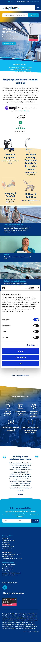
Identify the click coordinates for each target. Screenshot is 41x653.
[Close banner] (38, 287)
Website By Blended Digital (31, 632)
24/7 (12, 1)
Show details (30, 345)
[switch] (36, 325)
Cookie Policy (6, 571)
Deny (20, 363)
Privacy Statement (7, 569)
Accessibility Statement (9, 565)
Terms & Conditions (8, 567)
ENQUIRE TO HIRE (9, 43)
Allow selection (20, 357)
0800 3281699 (34, 2)
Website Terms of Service (9, 575)
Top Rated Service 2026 (20, 117)
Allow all (20, 351)
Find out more (24, 111)
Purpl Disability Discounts (9, 582)
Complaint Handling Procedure (11, 573)
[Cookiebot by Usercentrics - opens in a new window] (26, 288)
